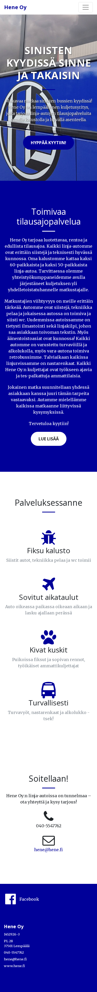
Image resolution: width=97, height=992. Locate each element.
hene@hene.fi (48, 849)
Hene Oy (15, 7)
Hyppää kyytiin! (48, 142)
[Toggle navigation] (85, 7)
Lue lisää (49, 439)
